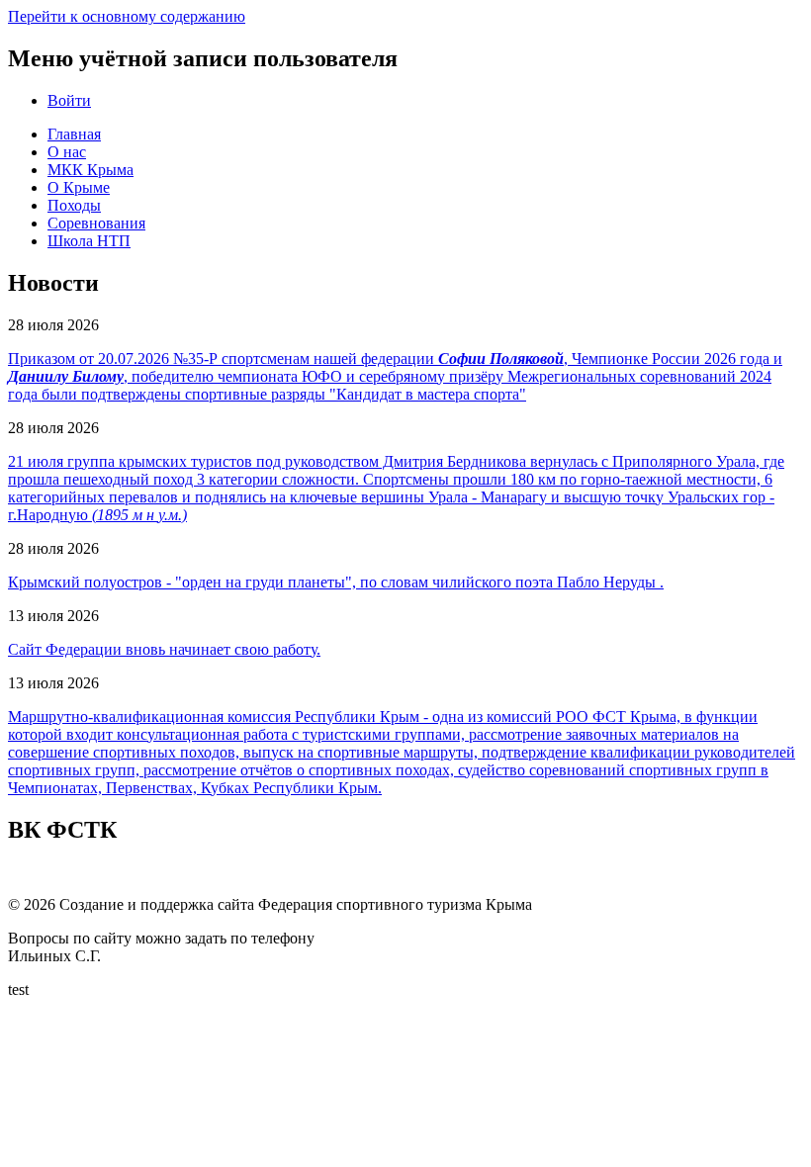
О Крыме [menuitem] (78, 187)
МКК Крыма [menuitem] (90, 169)
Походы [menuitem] (74, 205)
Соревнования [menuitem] (96, 223)
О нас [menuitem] (66, 151)
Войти (69, 100)
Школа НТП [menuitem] (89, 240)
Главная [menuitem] (74, 134)
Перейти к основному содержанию (126, 16)
